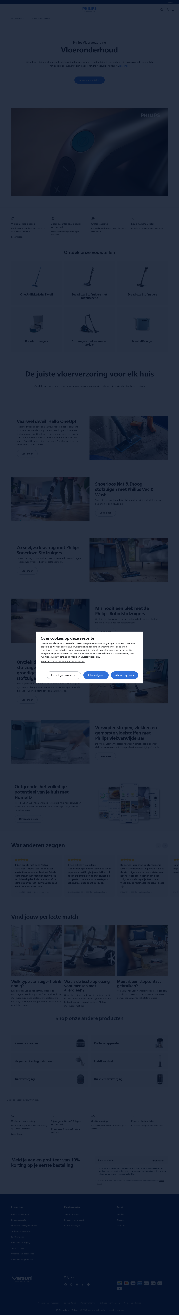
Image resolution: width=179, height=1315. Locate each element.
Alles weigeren (96, 675)
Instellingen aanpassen (63, 675)
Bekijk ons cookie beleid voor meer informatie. (63, 661)
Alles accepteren (124, 675)
